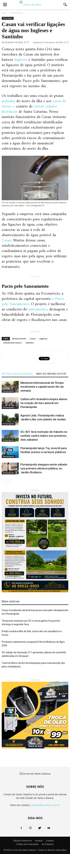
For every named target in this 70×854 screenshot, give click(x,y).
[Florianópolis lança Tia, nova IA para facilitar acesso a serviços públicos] (10, 452)
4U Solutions (48, 844)
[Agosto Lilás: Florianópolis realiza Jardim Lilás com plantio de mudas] (10, 419)
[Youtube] (48, 828)
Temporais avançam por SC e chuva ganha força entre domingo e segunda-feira (31, 622)
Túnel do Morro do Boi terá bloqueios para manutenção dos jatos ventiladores (33, 665)
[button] (65, 4)
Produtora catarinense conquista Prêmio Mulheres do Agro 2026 (33, 643)
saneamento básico (12, 342)
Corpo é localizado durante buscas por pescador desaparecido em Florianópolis (35, 612)
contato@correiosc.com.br (45, 805)
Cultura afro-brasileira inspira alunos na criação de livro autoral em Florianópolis (43, 403)
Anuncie (39, 840)
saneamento (37, 309)
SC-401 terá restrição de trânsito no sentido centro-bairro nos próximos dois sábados (43, 435)
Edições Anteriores (23, 840)
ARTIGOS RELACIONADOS (17, 373)
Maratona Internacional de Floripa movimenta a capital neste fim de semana (42, 386)
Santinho (29, 342)
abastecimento (19, 338)
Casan (6, 240)
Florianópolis (8, 18)
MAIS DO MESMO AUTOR (51, 373)
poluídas (8, 101)
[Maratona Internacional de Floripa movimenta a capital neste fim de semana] (10, 387)
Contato (50, 840)
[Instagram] (30, 828)
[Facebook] (21, 828)
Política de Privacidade (27, 844)
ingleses (43, 338)
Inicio (4, 12)
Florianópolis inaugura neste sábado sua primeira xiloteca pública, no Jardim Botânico (43, 468)
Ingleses (20, 59)
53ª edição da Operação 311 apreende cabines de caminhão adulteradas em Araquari (34, 654)
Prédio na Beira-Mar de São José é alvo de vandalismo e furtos (32, 633)
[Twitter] (39, 828)
